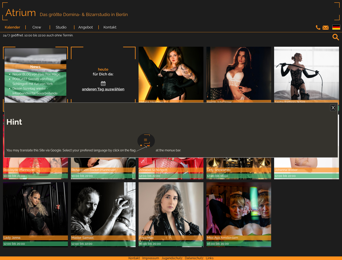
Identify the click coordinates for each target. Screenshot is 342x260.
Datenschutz (194, 258)
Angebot (85, 27)
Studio (61, 27)
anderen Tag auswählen (103, 89)
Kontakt (110, 27)
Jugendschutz (172, 258)
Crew (36, 27)
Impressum (150, 258)
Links (210, 258)
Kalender (12, 27)
